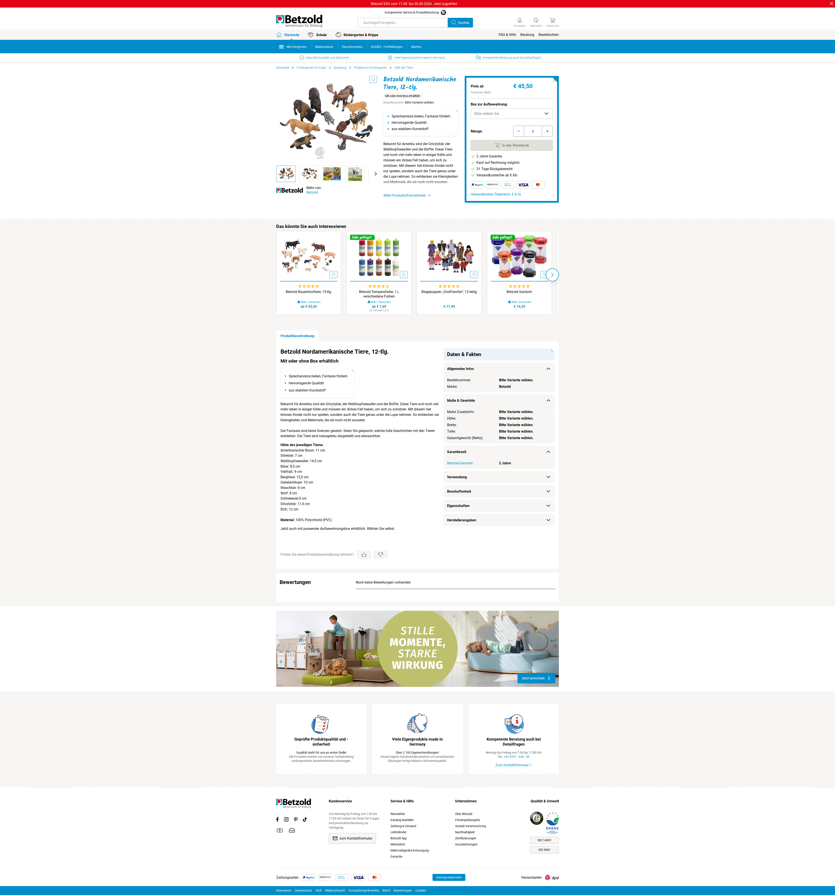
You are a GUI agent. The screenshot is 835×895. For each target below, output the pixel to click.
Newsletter (398, 814)
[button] (512, 113)
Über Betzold (463, 814)
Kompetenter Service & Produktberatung (412, 12)
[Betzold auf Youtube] (279, 831)
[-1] (518, 131)
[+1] (547, 131)
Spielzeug (340, 67)
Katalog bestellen (402, 820)
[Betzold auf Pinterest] (295, 820)
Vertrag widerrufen (449, 877)
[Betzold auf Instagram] (286, 820)
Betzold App (399, 838)
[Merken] (373, 79)
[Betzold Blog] (292, 831)
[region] (417, 455)
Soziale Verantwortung (470, 826)
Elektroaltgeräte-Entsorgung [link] (410, 850)
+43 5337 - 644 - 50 (516, 756)
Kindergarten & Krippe (311, 67)
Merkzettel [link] (398, 844)
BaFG (386, 890)
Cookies (420, 890)
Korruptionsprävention (364, 890)
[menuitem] (507, 34)
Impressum (283, 890)
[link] (536, 22)
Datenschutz (303, 890)
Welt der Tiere (403, 67)
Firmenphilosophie (467, 820)
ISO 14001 (545, 840)
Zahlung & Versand (403, 826)
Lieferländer (399, 832)
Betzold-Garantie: (460, 463)
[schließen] (831, 3)
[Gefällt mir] (364, 554)
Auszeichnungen (466, 844)
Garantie (396, 856)
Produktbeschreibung (297, 336)
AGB (319, 890)
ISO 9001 (544, 850)
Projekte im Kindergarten (370, 67)
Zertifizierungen (465, 838)
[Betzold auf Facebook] (277, 820)
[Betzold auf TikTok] (305, 820)
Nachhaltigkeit (465, 832)
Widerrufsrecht (335, 890)
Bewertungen (403, 890)
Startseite (282, 67)
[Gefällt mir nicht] (380, 554)
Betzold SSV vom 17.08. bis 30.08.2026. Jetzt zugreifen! (414, 4)
